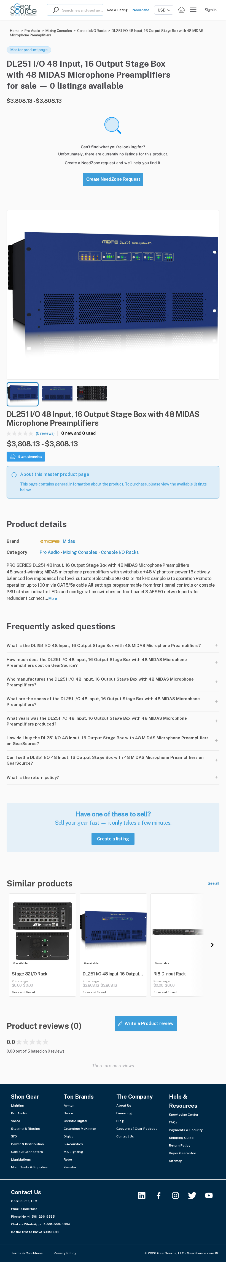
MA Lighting (73, 1152)
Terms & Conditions (27, 1253)
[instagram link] (178, 1195)
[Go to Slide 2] (57, 394)
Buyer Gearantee (182, 1153)
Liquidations (21, 1159)
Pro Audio (32, 31)
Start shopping (30, 457)
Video (15, 1121)
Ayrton (69, 1105)
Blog (120, 1121)
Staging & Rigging (25, 1129)
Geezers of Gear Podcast (136, 1129)
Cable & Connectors (27, 1152)
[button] (113, 295)
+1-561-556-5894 (56, 1224)
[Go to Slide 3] (92, 394)
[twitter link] (195, 1195)
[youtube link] (212, 1195)
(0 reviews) (45, 433)
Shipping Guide (181, 1138)
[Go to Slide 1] (23, 394)
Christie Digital (75, 1121)
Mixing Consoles (58, 31)
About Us (123, 1105)
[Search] (54, 9)
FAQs (173, 1122)
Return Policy (179, 1145)
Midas (69, 541)
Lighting (17, 1105)
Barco (68, 1113)
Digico (69, 1136)
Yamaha (70, 1167)
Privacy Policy (65, 1253)
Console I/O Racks (92, 31)
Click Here (29, 1209)
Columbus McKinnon (80, 1129)
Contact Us (125, 1136)
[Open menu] (193, 10)
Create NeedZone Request (113, 179)
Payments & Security (186, 1130)
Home (14, 31)
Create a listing (113, 839)
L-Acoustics (73, 1144)
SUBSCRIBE (51, 1232)
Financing (124, 1113)
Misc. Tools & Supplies (29, 1167)
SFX (14, 1136)
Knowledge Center (183, 1115)
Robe (68, 1159)
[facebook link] (162, 1195)
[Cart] (181, 10)
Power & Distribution (27, 1144)
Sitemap (175, 1161)
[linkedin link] (145, 1195)
